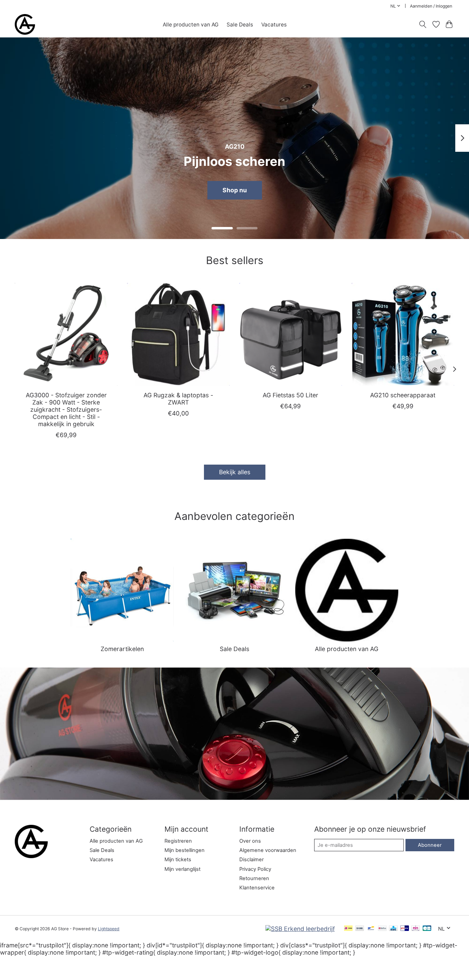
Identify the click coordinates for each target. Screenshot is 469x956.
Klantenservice (257, 888)
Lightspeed (108, 928)
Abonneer (430, 845)
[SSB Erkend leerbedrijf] (300, 928)
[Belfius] (382, 928)
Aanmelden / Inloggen (431, 6)
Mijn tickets (177, 859)
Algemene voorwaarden (267, 850)
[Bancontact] (371, 928)
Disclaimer (251, 859)
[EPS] (415, 928)
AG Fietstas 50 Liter (290, 395)
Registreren (178, 841)
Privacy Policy (255, 869)
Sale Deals (240, 24)
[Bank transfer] (359, 928)
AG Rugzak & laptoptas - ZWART (178, 398)
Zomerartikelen (122, 648)
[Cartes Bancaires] (427, 928)
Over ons (250, 841)
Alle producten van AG (190, 24)
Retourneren (254, 878)
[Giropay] (404, 928)
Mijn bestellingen (184, 850)
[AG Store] (25, 24)
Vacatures (274, 24)
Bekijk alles (234, 472)
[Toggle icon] (423, 24)
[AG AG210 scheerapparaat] (403, 334)
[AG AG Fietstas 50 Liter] (290, 334)
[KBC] (393, 928)
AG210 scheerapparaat (402, 395)
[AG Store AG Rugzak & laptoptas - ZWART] (178, 334)
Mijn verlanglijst (182, 869)
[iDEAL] (348, 928)
